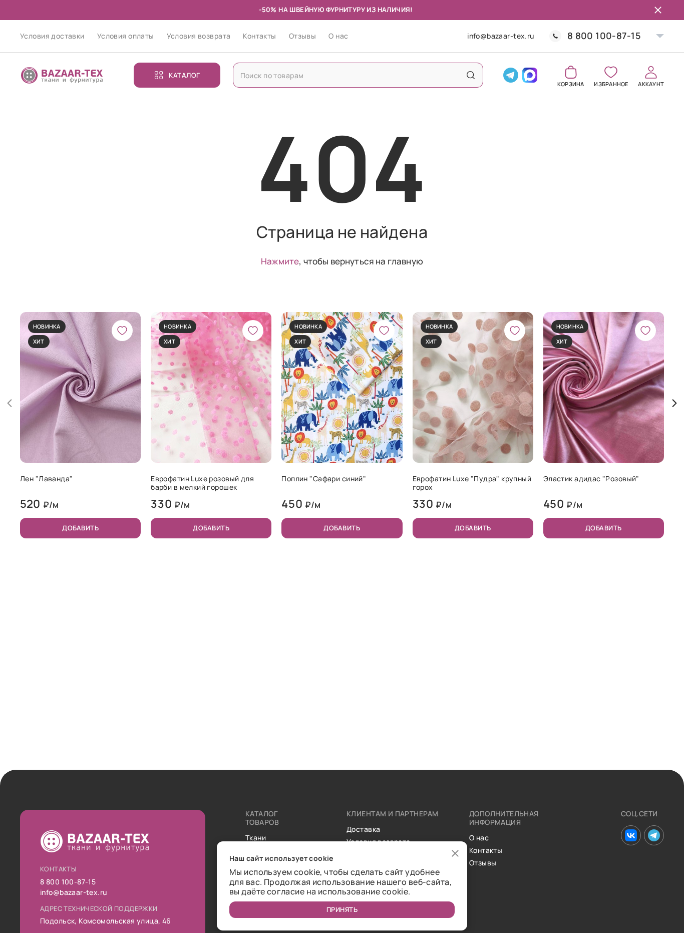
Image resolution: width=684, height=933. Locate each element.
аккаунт (651, 83)
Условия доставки (52, 36)
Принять (342, 909)
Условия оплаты (125, 36)
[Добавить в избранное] (122, 330)
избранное (611, 83)
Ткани (255, 838)
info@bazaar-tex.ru (500, 36)
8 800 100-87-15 (604, 36)
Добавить (80, 527)
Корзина (570, 83)
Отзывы (302, 36)
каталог (184, 75)
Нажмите (280, 261)
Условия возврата (199, 36)
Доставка (363, 829)
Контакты (259, 36)
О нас (338, 36)
